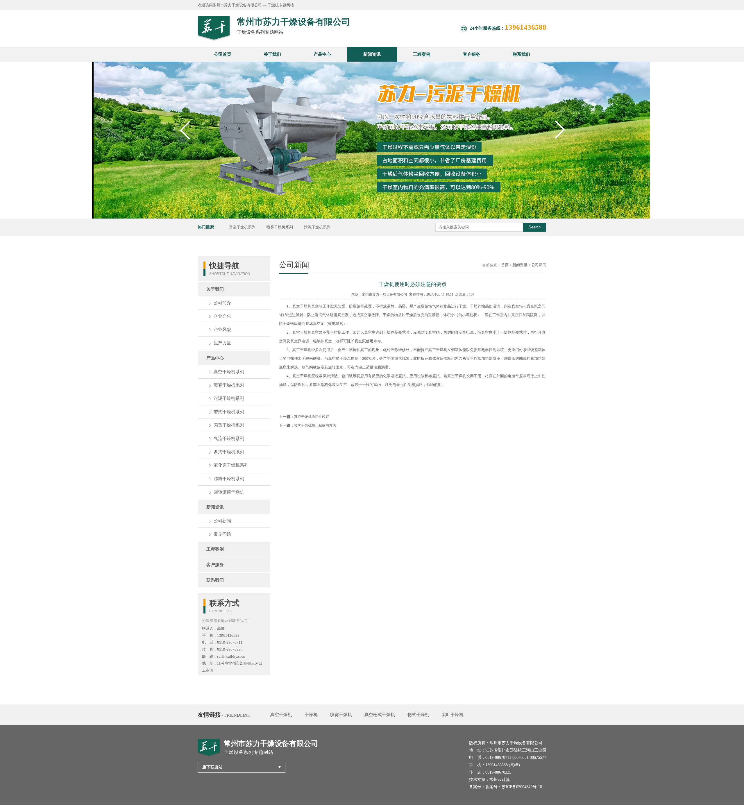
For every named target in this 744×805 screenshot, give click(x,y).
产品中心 (322, 54)
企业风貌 (222, 329)
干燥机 (311, 714)
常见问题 (222, 534)
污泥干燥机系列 (317, 227)
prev (186, 141)
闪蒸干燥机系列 (229, 425)
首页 (505, 265)
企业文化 (222, 316)
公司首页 (222, 54)
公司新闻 (222, 520)
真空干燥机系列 (242, 227)
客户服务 (471, 54)
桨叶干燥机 (453, 714)
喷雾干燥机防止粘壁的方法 (315, 425)
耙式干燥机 (418, 714)
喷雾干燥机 (341, 714)
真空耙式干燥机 (379, 714)
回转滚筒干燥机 (229, 492)
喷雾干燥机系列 (280, 227)
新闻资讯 (372, 54)
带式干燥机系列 (229, 411)
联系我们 (521, 54)
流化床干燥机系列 (231, 465)
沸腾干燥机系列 (229, 478)
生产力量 (222, 343)
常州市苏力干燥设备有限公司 (384, 294)
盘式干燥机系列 (229, 452)
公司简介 (222, 302)
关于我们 (272, 54)
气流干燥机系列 (229, 438)
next (561, 141)
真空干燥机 (281, 714)
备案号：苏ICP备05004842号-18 (513, 787)
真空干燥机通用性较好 (311, 417)
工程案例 (421, 54)
